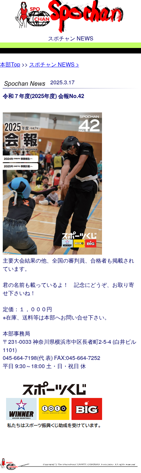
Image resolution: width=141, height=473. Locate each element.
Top (10, 64)
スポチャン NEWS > (54, 64)
